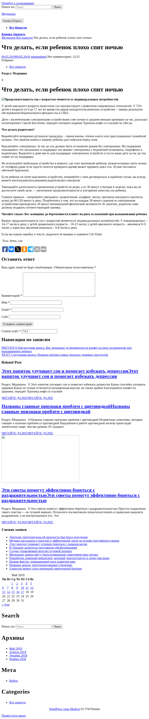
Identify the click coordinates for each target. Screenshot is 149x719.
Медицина (9, 14)
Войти (13, 680)
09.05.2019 (15, 56)
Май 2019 (15, 648)
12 (31, 587)
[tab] (12, 21)
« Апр (6, 604)
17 (22, 592)
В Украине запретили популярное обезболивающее (43, 547)
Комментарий (12, 295)
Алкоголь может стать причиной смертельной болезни (45, 568)
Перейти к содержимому (18, 3)
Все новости (18, 27)
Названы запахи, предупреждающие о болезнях (40, 565)
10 (22, 587)
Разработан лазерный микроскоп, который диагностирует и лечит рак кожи (59, 558)
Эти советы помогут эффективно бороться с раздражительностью (71, 495)
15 (13, 592)
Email (6, 309)
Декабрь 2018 (18, 655)
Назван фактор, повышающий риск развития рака (42, 561)
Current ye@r (11, 331)
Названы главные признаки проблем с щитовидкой (66, 409)
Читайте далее (27, 398)
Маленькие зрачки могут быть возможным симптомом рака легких (53, 554)
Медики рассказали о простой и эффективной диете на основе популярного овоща (64, 540)
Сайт (5, 316)
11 (27, 587)
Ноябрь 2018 (17, 659)
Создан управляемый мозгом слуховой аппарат (40, 551)
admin (38, 56)
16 (17, 592)
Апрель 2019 (17, 652)
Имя (6, 302)
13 (3, 592)
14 (8, 592)
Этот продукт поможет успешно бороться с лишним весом (48, 544)
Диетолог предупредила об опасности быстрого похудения (48, 537)
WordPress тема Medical (64, 709)
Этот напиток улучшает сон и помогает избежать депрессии (70, 373)
